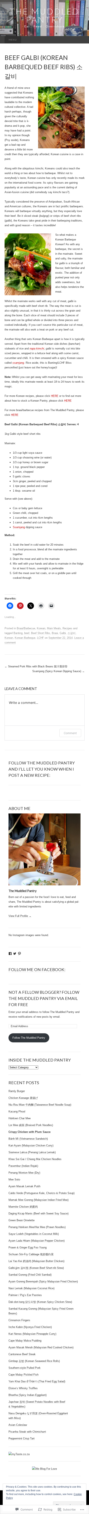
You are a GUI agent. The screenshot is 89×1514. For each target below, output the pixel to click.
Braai (55, 633)
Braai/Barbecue (26, 628)
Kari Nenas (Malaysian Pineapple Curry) (32, 1333)
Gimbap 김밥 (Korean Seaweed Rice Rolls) (34, 1361)
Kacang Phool (16, 1111)
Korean (41, 628)
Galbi (63, 633)
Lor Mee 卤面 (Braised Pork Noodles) (30, 1125)
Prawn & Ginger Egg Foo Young (27, 1247)
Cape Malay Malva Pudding (24, 1340)
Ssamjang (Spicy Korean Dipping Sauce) (58, 671)
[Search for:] (80, 39)
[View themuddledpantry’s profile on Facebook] (10, 953)
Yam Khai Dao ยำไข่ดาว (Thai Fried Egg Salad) (36, 1381)
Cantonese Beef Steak (22, 1354)
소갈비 (71, 633)
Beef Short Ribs (40, 633)
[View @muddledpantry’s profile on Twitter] (14, 953)
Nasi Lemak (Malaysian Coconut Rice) (31, 1288)
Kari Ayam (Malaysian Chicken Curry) (30, 1145)
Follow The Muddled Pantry (28, 1037)
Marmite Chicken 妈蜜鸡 (23, 1206)
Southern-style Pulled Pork (24, 1367)
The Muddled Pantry (22, 891)
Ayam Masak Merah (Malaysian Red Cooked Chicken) (40, 1347)
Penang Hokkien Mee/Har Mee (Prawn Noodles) (37, 1227)
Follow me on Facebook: (36, 969)
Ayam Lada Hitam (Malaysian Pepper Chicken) (36, 1240)
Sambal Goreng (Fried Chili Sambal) (30, 1274)
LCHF (40, 637)
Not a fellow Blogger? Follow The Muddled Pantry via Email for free (43, 998)
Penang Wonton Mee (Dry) (24, 1172)
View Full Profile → (19, 916)
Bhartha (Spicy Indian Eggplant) (27, 1395)
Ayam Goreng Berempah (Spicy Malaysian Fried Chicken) (43, 1281)
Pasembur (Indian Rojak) (23, 1165)
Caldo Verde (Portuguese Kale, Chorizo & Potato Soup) (41, 1193)
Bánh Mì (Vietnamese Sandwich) (28, 1138)
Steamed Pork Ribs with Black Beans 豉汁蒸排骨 (36, 666)
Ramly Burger (16, 1091)
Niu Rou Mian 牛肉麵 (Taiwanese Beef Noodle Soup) (39, 1104)
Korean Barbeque (25, 637)
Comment (70, 733)
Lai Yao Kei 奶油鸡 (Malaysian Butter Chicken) (36, 1261)
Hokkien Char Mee (19, 1118)
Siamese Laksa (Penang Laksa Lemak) (32, 1152)
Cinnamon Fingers (19, 1320)
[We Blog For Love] (44, 1468)
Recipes (67, 628)
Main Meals (54, 628)
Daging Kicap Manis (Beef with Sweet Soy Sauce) (38, 1213)
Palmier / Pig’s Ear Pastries (25, 1295)
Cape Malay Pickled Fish (23, 1374)
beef (26, 633)
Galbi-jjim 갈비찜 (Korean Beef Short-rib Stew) (36, 1267)
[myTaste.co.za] (19, 1454)
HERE (54, 395)
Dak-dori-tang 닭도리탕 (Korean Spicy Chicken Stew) (40, 1301)
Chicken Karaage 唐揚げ (23, 1097)
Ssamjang (19, 527)
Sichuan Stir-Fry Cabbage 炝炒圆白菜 (31, 1254)
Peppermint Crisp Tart (21, 1438)
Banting (18, 633)
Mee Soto (14, 1179)
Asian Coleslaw (17, 1424)
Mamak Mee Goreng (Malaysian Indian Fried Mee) (38, 1199)
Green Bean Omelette (21, 1220)
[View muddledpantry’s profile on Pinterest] (19, 953)
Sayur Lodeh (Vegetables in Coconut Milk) (33, 1233)
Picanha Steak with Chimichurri (27, 1431)
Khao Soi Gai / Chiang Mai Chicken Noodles (34, 1159)
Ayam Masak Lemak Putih (24, 1186)
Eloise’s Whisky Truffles (23, 1388)
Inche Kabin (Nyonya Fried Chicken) (30, 1327)
